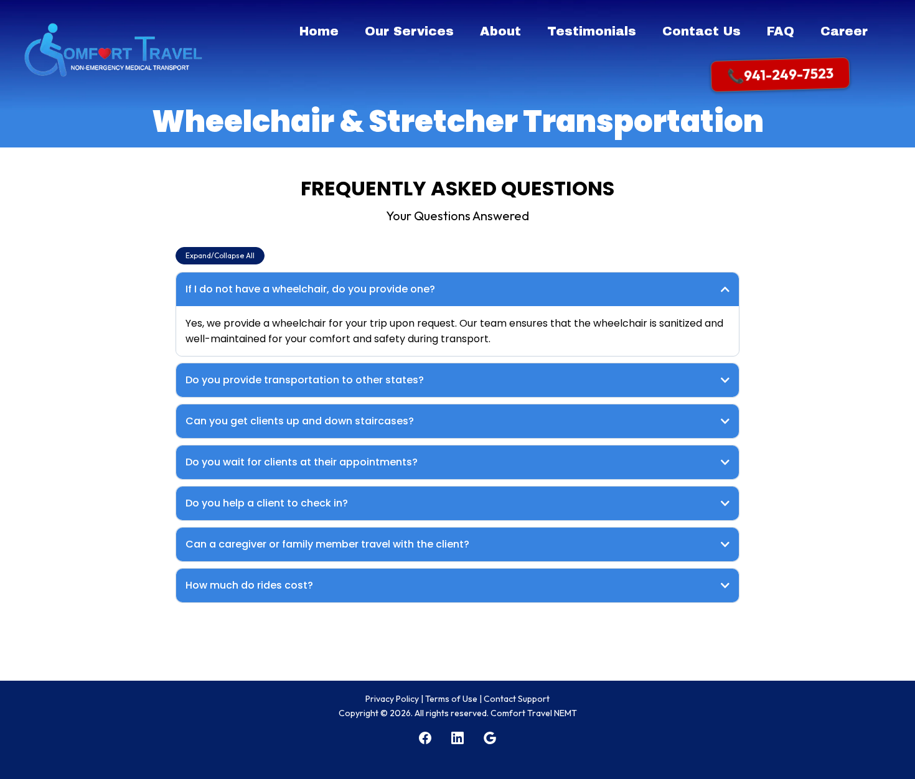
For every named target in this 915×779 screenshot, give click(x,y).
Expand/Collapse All (220, 255)
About (500, 31)
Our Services (409, 31)
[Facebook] (425, 738)
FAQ (780, 31)
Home (319, 31)
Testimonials (591, 31)
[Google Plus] (490, 738)
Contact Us (701, 31)
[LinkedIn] (457, 738)
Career (844, 31)
